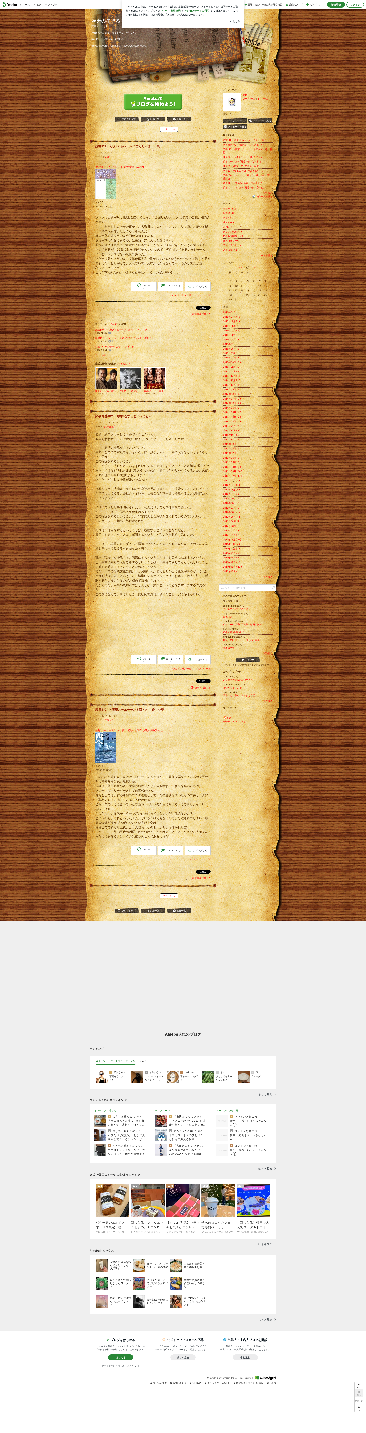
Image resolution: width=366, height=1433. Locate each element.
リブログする (200, 286)
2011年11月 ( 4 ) (231, 544)
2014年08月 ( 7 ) (232, 394)
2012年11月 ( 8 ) (231, 489)
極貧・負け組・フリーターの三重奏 (241, 639)
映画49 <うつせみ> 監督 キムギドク (114, 346)
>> (255, 267)
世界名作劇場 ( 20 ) (233, 236)
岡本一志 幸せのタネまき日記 (239, 695)
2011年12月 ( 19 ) (232, 539)
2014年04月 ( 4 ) (232, 412)
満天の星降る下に (111, 21)
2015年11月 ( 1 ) (231, 325)
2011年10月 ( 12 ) (232, 548)
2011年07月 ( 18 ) (232, 562)
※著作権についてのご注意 (234, 721)
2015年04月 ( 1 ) (231, 357)
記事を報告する (203, 314)
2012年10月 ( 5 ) (231, 494)
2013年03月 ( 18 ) (232, 471)
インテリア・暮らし (105, 1110)
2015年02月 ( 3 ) (232, 366)
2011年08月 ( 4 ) (231, 557)
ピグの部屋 (263, 98)
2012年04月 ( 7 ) (232, 521)
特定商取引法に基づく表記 (250, 1383)
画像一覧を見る (265, 196)
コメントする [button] (173, 287)
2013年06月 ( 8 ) (232, 457)
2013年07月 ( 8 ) (232, 453)
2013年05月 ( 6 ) (232, 462)
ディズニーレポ (164, 1110)
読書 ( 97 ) (228, 217)
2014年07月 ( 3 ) (232, 398)
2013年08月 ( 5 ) (232, 448)
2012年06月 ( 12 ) (232, 512)
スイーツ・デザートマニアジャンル (115, 1060)
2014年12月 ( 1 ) (231, 376)
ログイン (355, 4)
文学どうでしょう (232, 687)
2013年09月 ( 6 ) (232, 444)
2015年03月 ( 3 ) (232, 362)
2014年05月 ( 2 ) (232, 407)
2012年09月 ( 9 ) (231, 498)
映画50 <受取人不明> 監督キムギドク (243, 170)
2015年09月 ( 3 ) (232, 334)
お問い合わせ (179, 1383)
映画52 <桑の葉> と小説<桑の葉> (242, 157)
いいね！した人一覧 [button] (180, 295)
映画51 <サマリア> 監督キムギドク (242, 166)
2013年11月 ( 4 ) (231, 435)
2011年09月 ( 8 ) (231, 553)
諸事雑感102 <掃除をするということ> (123, 416)
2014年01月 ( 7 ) (231, 425)
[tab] (115, 1061)
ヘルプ (273, 1383)
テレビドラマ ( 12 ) (232, 245)
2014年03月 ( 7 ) (232, 416)
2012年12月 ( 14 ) (232, 485)
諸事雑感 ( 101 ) (231, 240)
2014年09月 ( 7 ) (232, 389)
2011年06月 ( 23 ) (232, 566)
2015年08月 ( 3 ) (232, 339)
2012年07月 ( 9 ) (231, 507)
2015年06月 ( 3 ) (232, 348)
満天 (245, 94)
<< (240, 267)
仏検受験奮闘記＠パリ (234, 632)
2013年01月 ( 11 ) (232, 480)
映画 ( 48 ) (228, 222)
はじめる (121, 1357)
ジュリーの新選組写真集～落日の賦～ (242, 624)
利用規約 (196, 1383)
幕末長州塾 (228, 647)
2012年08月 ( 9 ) (231, 503)
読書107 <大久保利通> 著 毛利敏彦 (244, 187)
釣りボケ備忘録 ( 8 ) (233, 231)
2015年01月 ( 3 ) (231, 371)
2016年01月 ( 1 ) (231, 316)
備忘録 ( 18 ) (229, 213)
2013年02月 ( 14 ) (232, 475)
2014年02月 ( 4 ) (232, 421)
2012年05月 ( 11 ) (232, 516)
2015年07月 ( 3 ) (232, 344)
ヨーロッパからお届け (228, 1110)
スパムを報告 (160, 1383)
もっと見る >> (102, 355)
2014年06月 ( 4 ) (232, 403)
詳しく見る (183, 1357)
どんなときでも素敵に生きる (238, 679)
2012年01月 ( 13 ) (232, 534)
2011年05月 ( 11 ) (232, 571)
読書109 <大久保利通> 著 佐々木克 (242, 161)
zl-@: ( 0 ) (228, 227)
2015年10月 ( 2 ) (231, 330)
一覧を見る (267, 193)
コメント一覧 (204, 295)
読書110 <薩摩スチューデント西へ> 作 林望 (121, 329)
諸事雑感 (109, 426)
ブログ (107, 156)
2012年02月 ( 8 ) (231, 530)
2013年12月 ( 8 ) (231, 430)
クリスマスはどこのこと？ (236, 609)
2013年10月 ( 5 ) (231, 439)
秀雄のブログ (230, 616)
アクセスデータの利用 (218, 1383)
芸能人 (143, 1060)
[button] (358, 1408)
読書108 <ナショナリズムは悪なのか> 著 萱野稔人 (124, 338)
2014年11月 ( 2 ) (231, 380)
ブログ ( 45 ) (229, 208)
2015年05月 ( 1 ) (231, 353)
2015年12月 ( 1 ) (231, 321)
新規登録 (336, 4)
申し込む (245, 1357)
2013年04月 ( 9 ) (232, 466)
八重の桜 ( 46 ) (230, 249)
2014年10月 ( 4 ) (232, 385)
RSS (229, 718)
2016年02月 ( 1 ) (231, 312)
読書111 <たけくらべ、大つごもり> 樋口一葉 (127, 146)
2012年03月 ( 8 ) (232, 525)
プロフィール (249, 98)
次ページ (169, 129)
